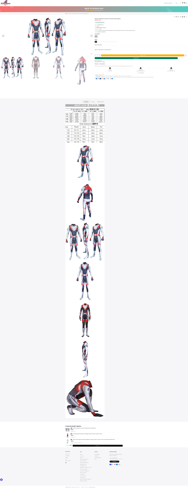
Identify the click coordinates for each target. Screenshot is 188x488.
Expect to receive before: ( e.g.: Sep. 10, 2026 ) (103, 49)
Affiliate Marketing (98, 457)
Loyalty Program (83, 477)
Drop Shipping (97, 454)
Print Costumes (126, 30)
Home (66, 13)
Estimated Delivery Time (84, 459)
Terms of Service (83, 475)
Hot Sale (108, 30)
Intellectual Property (83, 480)
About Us (81, 457)
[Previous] (3, 36)
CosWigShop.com (101, 24)
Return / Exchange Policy (84, 462)
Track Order (67, 455)
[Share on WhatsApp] (186, 16)
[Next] (92, 36)
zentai (98, 26)
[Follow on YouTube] (65, 463)
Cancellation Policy (83, 465)
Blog (95, 459)
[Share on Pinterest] (178, 16)
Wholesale (96, 455)
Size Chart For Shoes (83, 469)
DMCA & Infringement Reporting (85, 479)
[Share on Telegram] (182, 16)
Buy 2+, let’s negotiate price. (99, 22)
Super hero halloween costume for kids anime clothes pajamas (84, 428)
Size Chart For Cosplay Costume (85, 467)
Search (81, 454)
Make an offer (137, 58)
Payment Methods (83, 460)
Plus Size (121, 30)
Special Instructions (98, 44)
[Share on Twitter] (176, 16)
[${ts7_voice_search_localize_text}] (176, 3)
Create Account (68, 460)
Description (86, 101)
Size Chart (93, 101)
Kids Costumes (113, 30)
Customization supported (101, 31)
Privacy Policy (82, 474)
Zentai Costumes (132, 30)
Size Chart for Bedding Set (84, 470)
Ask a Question (102, 63)
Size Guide (97, 63)
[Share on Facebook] (174, 16)
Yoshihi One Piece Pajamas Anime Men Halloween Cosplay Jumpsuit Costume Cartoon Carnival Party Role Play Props (93, 439)
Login (66, 459)
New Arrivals (118, 30)
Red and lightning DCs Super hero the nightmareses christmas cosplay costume (87, 433)
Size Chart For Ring (83, 472)
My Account (67, 454)
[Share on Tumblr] (180, 16)
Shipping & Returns (100, 101)
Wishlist (66, 457)
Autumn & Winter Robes (103, 30)
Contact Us (82, 455)
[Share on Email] (184, 16)
